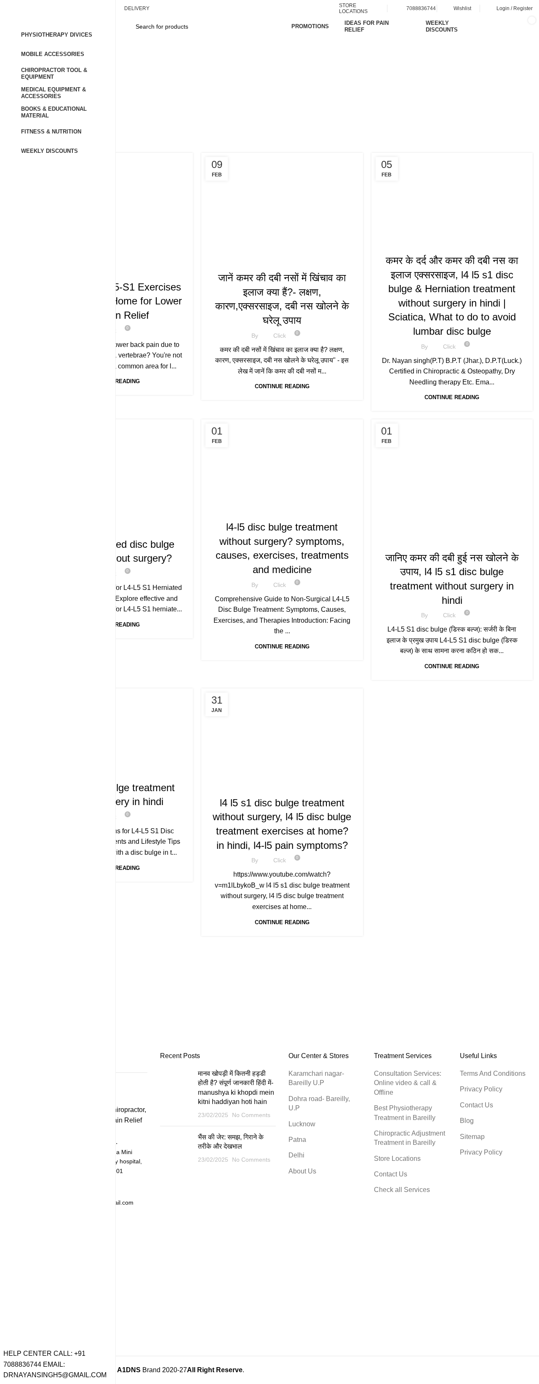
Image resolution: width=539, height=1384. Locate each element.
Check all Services (402, 1189)
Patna (297, 1139)
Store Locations (397, 1158)
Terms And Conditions (493, 1073)
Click (279, 335)
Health (282, 260)
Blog (467, 1120)
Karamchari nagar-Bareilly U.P (316, 1078)
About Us (302, 1171)
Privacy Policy (481, 1089)
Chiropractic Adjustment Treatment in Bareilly (409, 1138)
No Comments (251, 1115)
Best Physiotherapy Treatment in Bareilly (404, 1112)
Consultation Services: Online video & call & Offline (407, 1083)
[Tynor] (282, 984)
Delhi (296, 1155)
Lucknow (301, 1124)
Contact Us (390, 1174)
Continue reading (282, 386)
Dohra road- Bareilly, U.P (319, 1103)
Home (232, 105)
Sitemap (472, 1136)
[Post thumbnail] (176, 1094)
